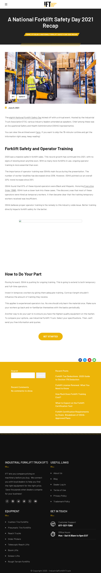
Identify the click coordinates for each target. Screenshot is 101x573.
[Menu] (6, 4)
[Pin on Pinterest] (89, 360)
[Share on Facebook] (80, 360)
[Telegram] (18, 501)
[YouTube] (35, 501)
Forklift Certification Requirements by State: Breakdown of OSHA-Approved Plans (72, 414)
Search (14, 370)
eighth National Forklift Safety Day (25, 117)
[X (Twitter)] (30, 501)
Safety (22, 97)
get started (50, 336)
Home (28, 34)
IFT (13, 97)
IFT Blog (35, 34)
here (38, 132)
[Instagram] (13, 501)
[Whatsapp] (24, 501)
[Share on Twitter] (85, 360)
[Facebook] (7, 501)
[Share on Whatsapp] (94, 360)
